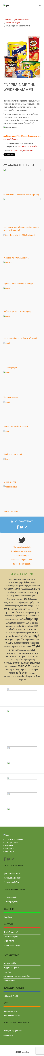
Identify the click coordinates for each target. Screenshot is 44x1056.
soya (6, 609)
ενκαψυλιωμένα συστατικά (25, 579)
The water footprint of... (22, 547)
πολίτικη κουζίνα (11, 619)
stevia (28, 622)
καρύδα (18, 626)
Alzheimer (21, 616)
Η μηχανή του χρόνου (11, 968)
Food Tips (7, 972)
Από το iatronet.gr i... (22, 555)
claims (28, 646)
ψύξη (18, 650)
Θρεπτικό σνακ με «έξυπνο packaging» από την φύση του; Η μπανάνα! (21, 228)
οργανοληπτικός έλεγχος (16, 662)
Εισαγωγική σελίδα (11, 996)
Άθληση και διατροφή (12, 945)
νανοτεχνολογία (12, 588)
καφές (33, 582)
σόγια (36, 646)
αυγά (32, 649)
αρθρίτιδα (34, 602)
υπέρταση (18, 599)
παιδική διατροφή (21, 602)
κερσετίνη (20, 623)
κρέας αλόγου (16, 606)
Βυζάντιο (30, 656)
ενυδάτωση (23, 639)
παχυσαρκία (21, 669)
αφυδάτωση (21, 659)
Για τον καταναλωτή (11, 1011)
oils (25, 679)
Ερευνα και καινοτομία (21, 20)
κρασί (27, 598)
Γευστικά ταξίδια (10, 963)
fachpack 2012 (32, 626)
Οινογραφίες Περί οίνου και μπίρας (17, 976)
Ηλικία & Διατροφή (11, 932)
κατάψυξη (18, 676)
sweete (34, 632)
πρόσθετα (19, 595)
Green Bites (8, 917)
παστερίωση (9, 676)
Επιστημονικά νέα (10, 897)
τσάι (11, 673)
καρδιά (22, 619)
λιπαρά (20, 679)
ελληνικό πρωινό (30, 595)
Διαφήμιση (8, 845)
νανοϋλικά (35, 676)
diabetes (31, 639)
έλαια (23, 646)
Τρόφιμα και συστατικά (12, 873)
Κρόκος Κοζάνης (10, 482)
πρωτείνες (10, 592)
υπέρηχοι (30, 606)
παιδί (24, 626)
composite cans (16, 151)
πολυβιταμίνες (21, 586)
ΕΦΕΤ (37, 606)
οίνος (37, 639)
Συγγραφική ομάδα (11, 842)
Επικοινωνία (9, 848)
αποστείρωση (21, 656)
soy (36, 592)
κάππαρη (13, 666)
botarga (35, 623)
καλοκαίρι (10, 642)
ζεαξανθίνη (30, 660)
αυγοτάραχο (9, 585)
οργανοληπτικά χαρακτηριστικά (22, 653)
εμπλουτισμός (32, 669)
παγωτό (36, 588)
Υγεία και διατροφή (11, 936)
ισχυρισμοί (15, 646)
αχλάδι (12, 669)
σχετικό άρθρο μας (11, 139)
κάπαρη (15, 639)
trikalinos (26, 582)
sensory (10, 595)
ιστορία (30, 609)
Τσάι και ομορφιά (10, 368)
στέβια (32, 643)
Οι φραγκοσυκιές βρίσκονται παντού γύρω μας (21, 195)
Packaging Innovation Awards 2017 (16, 258)
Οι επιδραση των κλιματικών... (22, 551)
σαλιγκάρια (25, 633)
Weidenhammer (29, 151)
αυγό (36, 636)
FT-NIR (37, 609)
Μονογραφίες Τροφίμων (13, 1031)
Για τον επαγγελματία (12, 1015)
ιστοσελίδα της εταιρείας (27, 146)
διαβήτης (32, 619)
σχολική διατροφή (15, 629)
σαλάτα (8, 606)
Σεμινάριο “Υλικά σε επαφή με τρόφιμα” (19, 283)
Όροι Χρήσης (9, 851)
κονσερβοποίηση (15, 582)
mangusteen (10, 626)
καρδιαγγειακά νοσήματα (24, 592)
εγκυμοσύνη (31, 586)
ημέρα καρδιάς (13, 612)
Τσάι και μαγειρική (11, 397)
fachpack (17, 633)
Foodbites (7, 20)
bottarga (8, 639)
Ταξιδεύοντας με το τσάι (13, 454)
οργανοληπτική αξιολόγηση (18, 636)
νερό (37, 643)
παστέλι (7, 647)
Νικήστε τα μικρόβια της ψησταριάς (17, 311)
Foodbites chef (9, 981)
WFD (24, 605)
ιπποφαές (32, 673)
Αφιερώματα (8, 1035)
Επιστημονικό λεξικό (11, 882)
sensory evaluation (18, 609)
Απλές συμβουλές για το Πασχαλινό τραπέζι (21, 338)
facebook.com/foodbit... (22, 564)
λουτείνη (10, 599)
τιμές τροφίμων (27, 612)
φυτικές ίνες (25, 650)
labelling (26, 676)
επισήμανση (20, 672)
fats (38, 586)
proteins (12, 650)
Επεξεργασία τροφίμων (12, 878)
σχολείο (10, 632)
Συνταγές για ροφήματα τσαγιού (16, 426)
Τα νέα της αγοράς (13, 23)
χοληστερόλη (26, 589)
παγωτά (12, 579)
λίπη (15, 616)
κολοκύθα (10, 656)
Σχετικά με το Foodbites (13, 839)
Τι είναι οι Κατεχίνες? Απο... (22, 560)
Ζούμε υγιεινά (9, 941)
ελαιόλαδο (24, 666)
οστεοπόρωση (30, 629)
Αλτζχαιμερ (11, 623)
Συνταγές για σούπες (12, 511)
